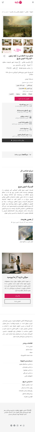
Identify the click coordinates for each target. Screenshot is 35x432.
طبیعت (9, 62)
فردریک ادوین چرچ (25, 186)
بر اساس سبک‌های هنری (25, 364)
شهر (13, 62)
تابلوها (31, 12)
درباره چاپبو (29, 349)
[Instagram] (17, 425)
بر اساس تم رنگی (27, 373)
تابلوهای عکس (28, 376)
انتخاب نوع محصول (27, 82)
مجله (31, 352)
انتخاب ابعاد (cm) (28, 91)
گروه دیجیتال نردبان (14, 414)
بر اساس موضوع (28, 370)
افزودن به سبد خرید (23, 99)
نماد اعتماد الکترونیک (26, 355)
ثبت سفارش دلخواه (27, 385)
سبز (14, 65)
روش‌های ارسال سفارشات (25, 391)
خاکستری (18, 65)
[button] (17, 329)
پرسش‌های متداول (27, 394)
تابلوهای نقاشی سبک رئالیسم (17, 12)
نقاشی (26, 12)
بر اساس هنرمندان (27, 367)
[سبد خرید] (3, 2)
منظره (4, 62)
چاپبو (12, 410)
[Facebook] (14, 425)
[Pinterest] (11, 425)
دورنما (16, 62)
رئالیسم (28, 62)
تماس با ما (29, 346)
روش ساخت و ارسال (26, 388)
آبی (22, 65)
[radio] (29, 85)
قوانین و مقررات (28, 396)
